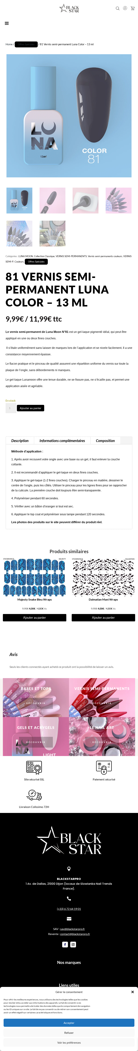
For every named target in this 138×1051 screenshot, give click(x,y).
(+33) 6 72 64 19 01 (69, 908)
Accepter (69, 1022)
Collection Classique (44, 256)
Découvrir (36, 703)
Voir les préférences (69, 1042)
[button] (132, 992)
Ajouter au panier (30, 408)
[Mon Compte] (125, 8)
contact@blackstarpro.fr (75, 934)
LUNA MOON (26, 256)
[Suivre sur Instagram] (73, 944)
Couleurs (19, 261)
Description (20, 440)
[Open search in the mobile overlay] (117, 8)
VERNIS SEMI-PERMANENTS (71, 256)
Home (9, 44)
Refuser (69, 1032)
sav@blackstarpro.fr (72, 929)
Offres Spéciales (26, 44)
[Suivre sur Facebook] (65, 944)
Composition (105, 440)
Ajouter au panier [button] (34, 617)
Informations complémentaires (62, 440)
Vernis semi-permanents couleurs (105, 256)
